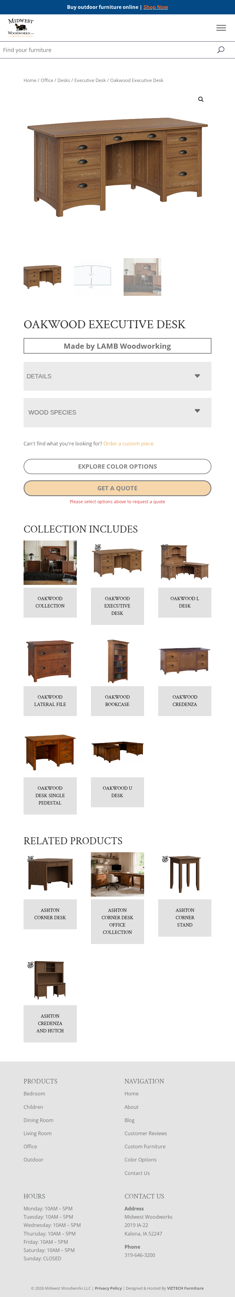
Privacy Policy (108, 1288)
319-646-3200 (140, 1255)
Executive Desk (90, 80)
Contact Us (137, 1173)
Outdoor (33, 1159)
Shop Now (156, 7)
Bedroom (34, 1093)
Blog (130, 1120)
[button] (201, 99)
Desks (64, 80)
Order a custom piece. (129, 443)
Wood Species (52, 412)
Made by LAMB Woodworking (117, 346)
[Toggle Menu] (221, 28)
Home (30, 80)
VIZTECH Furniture (185, 1288)
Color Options (141, 1159)
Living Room (38, 1133)
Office (47, 80)
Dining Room (39, 1120)
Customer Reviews (146, 1133)
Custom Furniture (145, 1146)
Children (33, 1107)
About (132, 1107)
